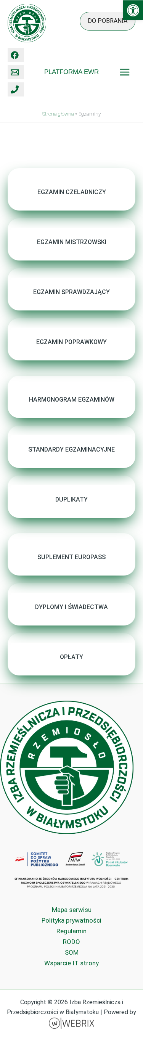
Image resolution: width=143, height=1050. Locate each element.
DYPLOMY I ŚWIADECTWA (71, 607)
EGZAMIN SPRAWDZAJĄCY (71, 292)
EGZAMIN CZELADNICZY (71, 192)
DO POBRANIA (107, 20)
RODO (71, 941)
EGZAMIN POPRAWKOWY (71, 342)
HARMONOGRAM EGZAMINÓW (71, 399)
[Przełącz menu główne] (125, 72)
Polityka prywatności (71, 920)
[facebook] (16, 55)
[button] (133, 10)
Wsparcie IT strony (71, 963)
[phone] (16, 89)
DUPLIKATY (71, 499)
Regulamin (71, 931)
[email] (16, 72)
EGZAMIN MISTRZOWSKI (71, 242)
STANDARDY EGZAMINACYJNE (71, 449)
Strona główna (58, 114)
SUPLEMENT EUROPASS (71, 557)
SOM (72, 952)
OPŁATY (71, 657)
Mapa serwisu (72, 909)
